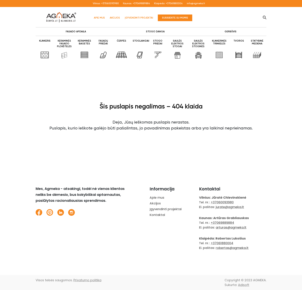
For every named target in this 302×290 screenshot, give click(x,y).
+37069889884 (141, 3)
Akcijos (115, 18)
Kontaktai (157, 215)
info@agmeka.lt (196, 3)
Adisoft (243, 285)
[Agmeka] (61, 17)
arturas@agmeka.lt (231, 227)
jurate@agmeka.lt (230, 207)
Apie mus (99, 18)
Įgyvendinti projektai (139, 18)
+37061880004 (174, 3)
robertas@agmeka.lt (232, 248)
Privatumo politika (87, 280)
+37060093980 (110, 3)
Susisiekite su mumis (175, 18)
